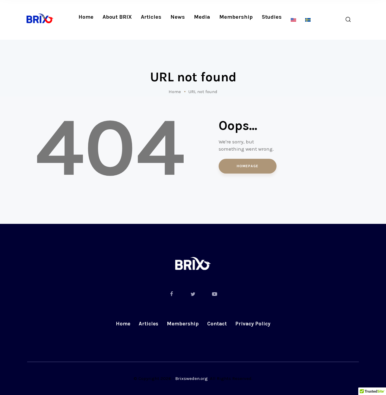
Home (175, 91)
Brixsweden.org (191, 378)
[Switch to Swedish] (308, 20)
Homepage (247, 166)
